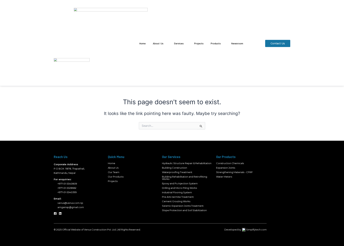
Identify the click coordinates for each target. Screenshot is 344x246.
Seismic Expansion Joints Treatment (183, 205)
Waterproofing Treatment (177, 172)
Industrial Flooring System (177, 192)
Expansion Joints (225, 167)
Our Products (115, 176)
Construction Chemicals (230, 163)
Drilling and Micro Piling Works (179, 187)
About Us (113, 167)
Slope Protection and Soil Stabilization (184, 210)
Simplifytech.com (256, 229)
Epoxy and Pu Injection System (180, 183)
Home (111, 163)
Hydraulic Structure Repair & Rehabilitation (186, 163)
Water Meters (224, 176)
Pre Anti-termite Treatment (178, 196)
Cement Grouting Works (176, 201)
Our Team (113, 172)
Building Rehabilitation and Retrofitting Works (184, 177)
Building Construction (174, 167)
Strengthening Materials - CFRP (234, 172)
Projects (113, 181)
